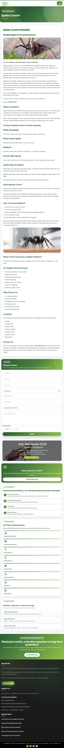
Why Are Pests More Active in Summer (12, 731)
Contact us (40, 743)
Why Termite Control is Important (11, 727)
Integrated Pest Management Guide (11, 723)
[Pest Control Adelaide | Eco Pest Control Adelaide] (5, 3)
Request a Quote (8, 683)
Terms (51, 743)
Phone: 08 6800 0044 (7, 700)
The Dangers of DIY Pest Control (10, 735)
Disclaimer (46, 743)
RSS (59, 743)
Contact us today (8, 98)
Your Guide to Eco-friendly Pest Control (12, 719)
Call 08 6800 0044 (32, 479)
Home (3, 11)
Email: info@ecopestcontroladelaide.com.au (14, 703)
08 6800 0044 (12, 102)
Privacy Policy (33, 743)
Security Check (7, 425)
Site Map (55, 743)
